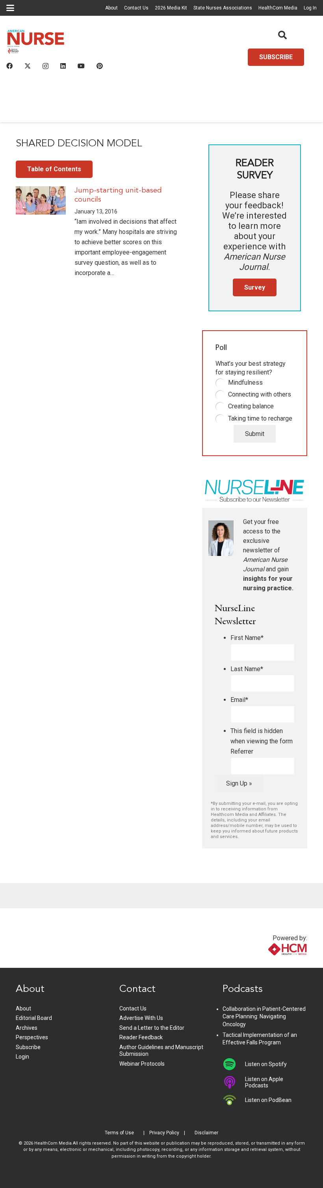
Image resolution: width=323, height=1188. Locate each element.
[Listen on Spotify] (234, 1064)
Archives (26, 1028)
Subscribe (28, 1047)
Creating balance (251, 406)
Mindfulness (245, 382)
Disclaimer (206, 1133)
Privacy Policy (164, 1133)
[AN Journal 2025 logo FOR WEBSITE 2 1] (35, 43)
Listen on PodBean (268, 1100)
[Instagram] (45, 66)
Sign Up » (239, 783)
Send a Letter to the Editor (151, 1028)
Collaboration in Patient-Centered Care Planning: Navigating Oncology (264, 1016)
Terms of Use (119, 1133)
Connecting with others (259, 394)
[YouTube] (81, 66)
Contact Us (136, 8)
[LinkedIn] (63, 66)
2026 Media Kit (171, 8)
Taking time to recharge (260, 418)
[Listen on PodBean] (234, 1100)
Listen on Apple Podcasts (264, 1082)
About (111, 8)
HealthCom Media (277, 8)
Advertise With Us (141, 1018)
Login (22, 1056)
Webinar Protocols (142, 1064)
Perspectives (32, 1037)
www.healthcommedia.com (270, 963)
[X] (27, 66)
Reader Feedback (141, 1037)
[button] (10, 8)
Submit (254, 434)
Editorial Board (34, 1018)
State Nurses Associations (222, 8)
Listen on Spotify (266, 1064)
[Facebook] (9, 66)
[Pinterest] (100, 66)
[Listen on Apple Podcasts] (234, 1082)
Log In (310, 8)
